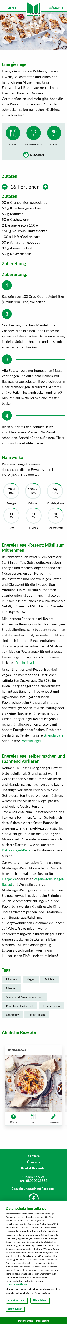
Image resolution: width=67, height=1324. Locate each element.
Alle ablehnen (40, 1300)
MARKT (58, 8)
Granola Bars (53, 735)
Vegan (31, 979)
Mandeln (11, 988)
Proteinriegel (31, 741)
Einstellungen (15, 1308)
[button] (59, 1088)
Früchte (49, 979)
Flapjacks (9, 879)
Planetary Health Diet (19, 1006)
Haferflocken (37, 1014)
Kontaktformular (33, 1168)
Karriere (33, 1156)
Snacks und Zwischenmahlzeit (24, 997)
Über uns (33, 1162)
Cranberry (12, 1014)
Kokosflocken (51, 1006)
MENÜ (11, 8)
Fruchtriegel (24, 662)
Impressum (42, 1320)
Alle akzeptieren (16, 1300)
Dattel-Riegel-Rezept (17, 850)
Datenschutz (25, 1320)
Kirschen (11, 979)
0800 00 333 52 (36, 1181)
